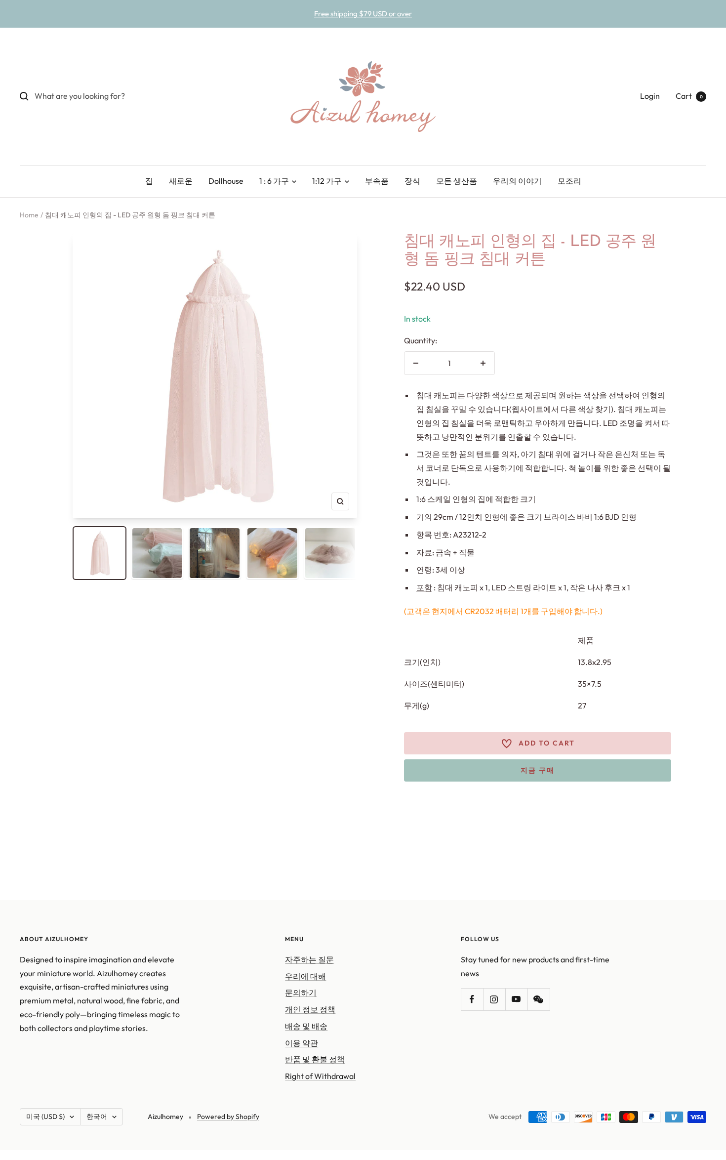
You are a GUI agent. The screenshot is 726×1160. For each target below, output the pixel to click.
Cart (689, 96)
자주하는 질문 (309, 959)
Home (29, 214)
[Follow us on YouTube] (516, 999)
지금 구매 (538, 770)
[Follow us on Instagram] (494, 999)
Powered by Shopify (228, 1116)
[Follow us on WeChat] (538, 999)
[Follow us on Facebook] (472, 999)
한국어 (96, 1116)
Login (650, 96)
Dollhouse (225, 181)
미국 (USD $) (45, 1116)
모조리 (569, 181)
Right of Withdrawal (320, 1076)
